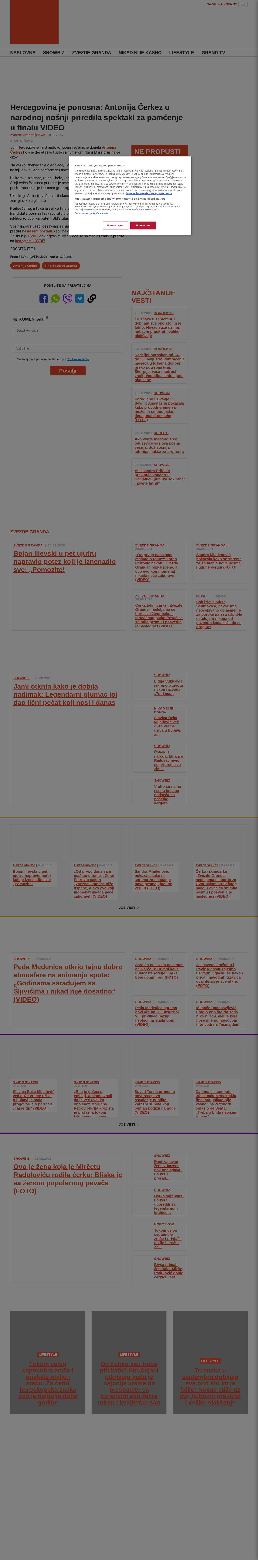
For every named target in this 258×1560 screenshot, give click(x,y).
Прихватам (143, 225)
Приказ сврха (115, 225)
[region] (130, 195)
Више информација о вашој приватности (149, 193)
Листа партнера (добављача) (91, 213)
